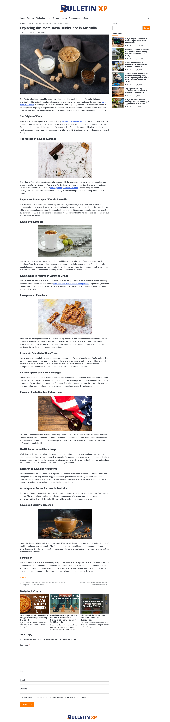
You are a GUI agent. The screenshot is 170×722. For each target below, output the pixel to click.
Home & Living (53, 18)
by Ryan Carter (40, 32)
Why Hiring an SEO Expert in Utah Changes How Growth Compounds (136, 41)
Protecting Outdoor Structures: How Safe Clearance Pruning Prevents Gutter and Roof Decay (137, 53)
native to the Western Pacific (74, 121)
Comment (25, 645)
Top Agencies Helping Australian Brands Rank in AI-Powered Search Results (136, 91)
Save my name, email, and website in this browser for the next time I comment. (55, 697)
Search (114, 24)
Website (23, 689)
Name (23, 671)
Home (22, 18)
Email (23, 680)
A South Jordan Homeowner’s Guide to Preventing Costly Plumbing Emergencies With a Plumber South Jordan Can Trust (137, 78)
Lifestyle (86, 18)
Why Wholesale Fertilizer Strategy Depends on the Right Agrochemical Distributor (137, 102)
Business (30, 18)
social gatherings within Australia (64, 188)
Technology (41, 18)
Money (64, 18)
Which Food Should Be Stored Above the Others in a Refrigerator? (93, 617)
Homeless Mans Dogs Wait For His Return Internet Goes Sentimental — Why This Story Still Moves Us (63, 618)
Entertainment (74, 18)
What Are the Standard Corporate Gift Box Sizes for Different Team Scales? (136, 65)
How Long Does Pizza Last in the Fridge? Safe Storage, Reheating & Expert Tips (34, 617)
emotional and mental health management (71, 284)
